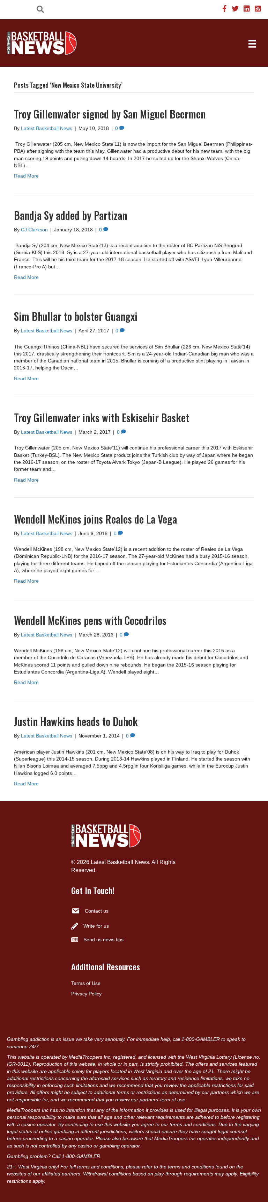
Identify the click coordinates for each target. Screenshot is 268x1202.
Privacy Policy (86, 993)
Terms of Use (85, 983)
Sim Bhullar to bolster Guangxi (75, 316)
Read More (26, 176)
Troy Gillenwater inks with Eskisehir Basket (101, 417)
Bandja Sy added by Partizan (70, 215)
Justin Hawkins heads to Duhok (76, 721)
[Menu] (252, 43)
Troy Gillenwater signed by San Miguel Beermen (110, 114)
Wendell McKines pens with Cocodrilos (90, 620)
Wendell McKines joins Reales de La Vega (95, 519)
